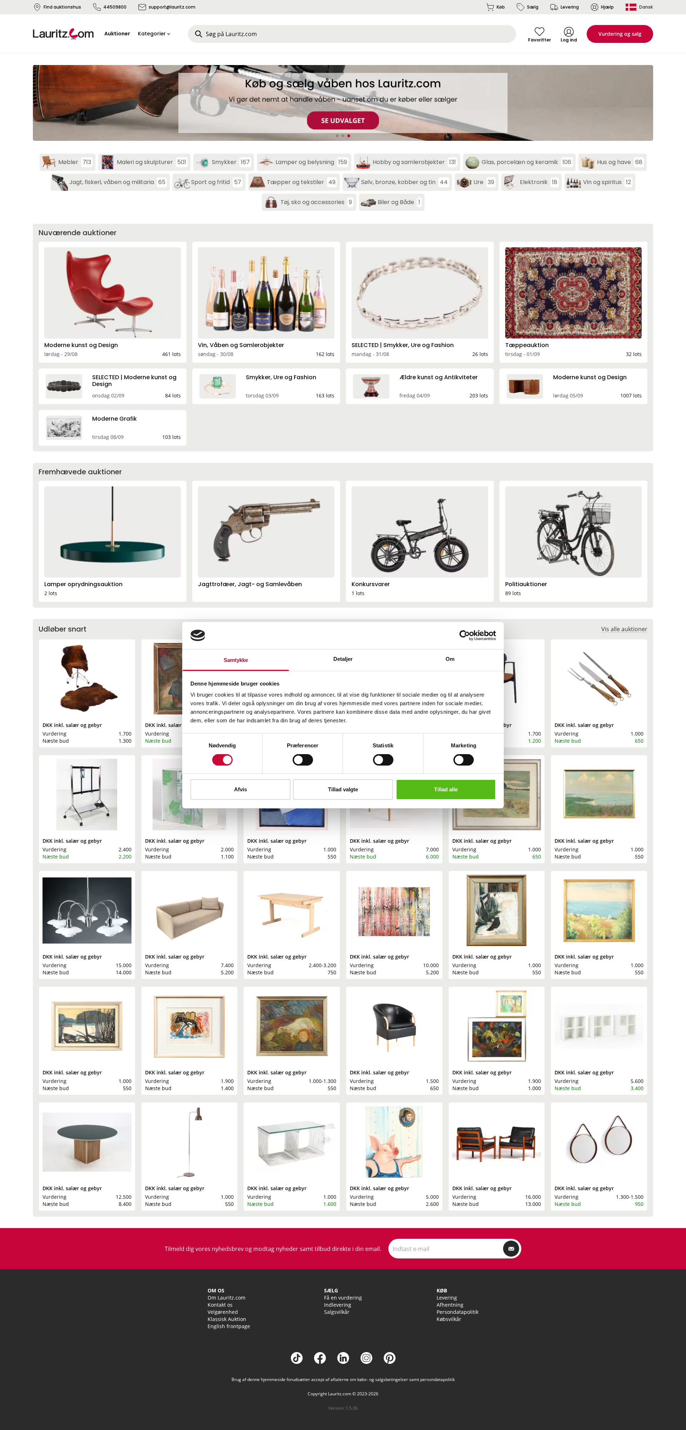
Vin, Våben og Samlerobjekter (241, 345)
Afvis (240, 789)
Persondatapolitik (457, 1311)
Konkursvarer (371, 584)
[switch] (303, 760)
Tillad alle (446, 789)
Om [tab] (450, 659)
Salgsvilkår (336, 1311)
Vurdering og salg (619, 33)
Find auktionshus (62, 7)
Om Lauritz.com (226, 1297)
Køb (501, 7)
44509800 (114, 7)
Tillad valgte (343, 789)
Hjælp (607, 7)
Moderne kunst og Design (81, 345)
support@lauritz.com (172, 7)
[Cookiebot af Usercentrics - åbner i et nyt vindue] (464, 635)
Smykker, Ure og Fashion (281, 377)
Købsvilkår (449, 1319)
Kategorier (152, 33)
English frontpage (229, 1326)
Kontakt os (220, 1304)
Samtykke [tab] (236, 660)
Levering (570, 7)
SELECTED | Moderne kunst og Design (134, 380)
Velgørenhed (223, 1311)
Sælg (532, 7)
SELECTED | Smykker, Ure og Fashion (403, 345)
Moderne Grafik (114, 419)
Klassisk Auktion (227, 1319)
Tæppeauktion (527, 345)
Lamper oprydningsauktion (83, 584)
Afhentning (450, 1304)
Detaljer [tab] (343, 659)
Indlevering (337, 1304)
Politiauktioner (526, 584)
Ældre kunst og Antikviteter (438, 377)
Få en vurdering (343, 1297)
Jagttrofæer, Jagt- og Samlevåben (250, 584)
